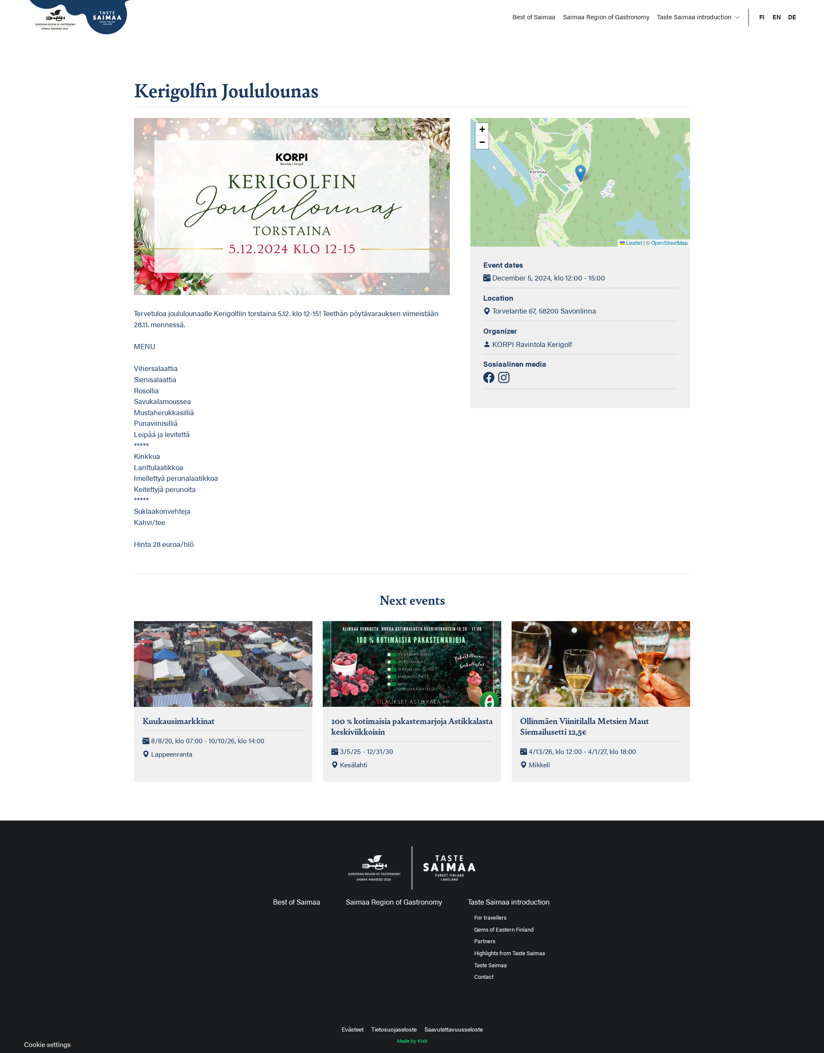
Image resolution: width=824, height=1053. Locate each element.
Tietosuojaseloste (394, 1029)
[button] (580, 173)
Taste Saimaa (490, 965)
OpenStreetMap (669, 242)
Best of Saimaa (533, 16)
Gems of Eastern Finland (503, 929)
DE (792, 17)
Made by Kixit (412, 1040)
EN (776, 17)
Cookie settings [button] (47, 1044)
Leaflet (633, 242)
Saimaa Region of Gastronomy (606, 16)
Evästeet (353, 1029)
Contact (484, 977)
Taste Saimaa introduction (695, 16)
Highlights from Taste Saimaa (509, 953)
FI (761, 17)
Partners (484, 941)
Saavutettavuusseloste (453, 1029)
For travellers (490, 917)
